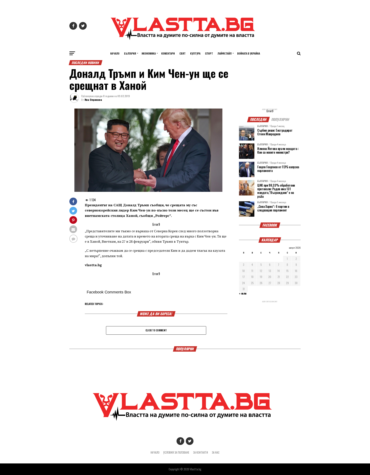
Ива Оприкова (93, 100)
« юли (242, 293)
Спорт (209, 53)
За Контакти (200, 452)
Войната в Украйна (248, 53)
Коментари (168, 53)
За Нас (215, 452)
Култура (195, 53)
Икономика (149, 53)
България (130, 53)
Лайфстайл (225, 53)
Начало (114, 53)
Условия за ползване (176, 452)
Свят (182, 53)
